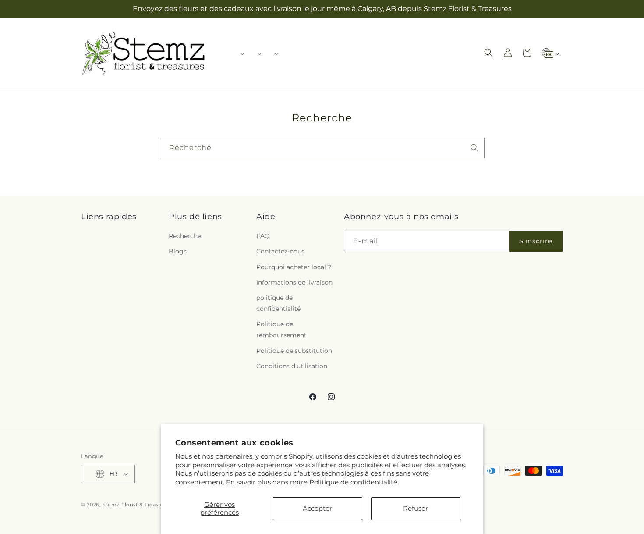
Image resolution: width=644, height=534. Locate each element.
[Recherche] (474, 147)
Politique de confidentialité (353, 482)
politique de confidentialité (278, 303)
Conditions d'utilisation (291, 366)
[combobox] (322, 148)
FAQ (263, 236)
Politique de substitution (294, 351)
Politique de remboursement (281, 329)
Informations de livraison (294, 282)
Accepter (317, 508)
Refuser (415, 508)
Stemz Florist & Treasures (136, 505)
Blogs (178, 252)
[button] (239, 53)
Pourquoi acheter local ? (293, 267)
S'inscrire (535, 241)
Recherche (185, 236)
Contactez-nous (280, 252)
